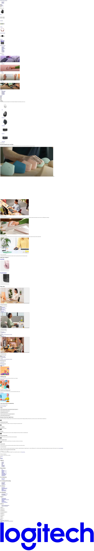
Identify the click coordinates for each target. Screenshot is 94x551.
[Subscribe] (7, 451)
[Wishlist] (1, 98)
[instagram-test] (0, 456)
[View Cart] (0, 100)
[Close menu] (0, 6)
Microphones (3, 475)
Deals (1, 96)
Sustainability (3, 465)
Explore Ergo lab (2, 362)
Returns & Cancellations (4, 502)
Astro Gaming (3, 482)
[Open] (1, 100)
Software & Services (4, 488)
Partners (3, 489)
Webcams (3, 471)
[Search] (1, 97)
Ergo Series (3, 479)
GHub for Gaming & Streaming (5, 505)
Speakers (3, 472)
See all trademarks (61, 448)
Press (2, 464)
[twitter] (1, 456)
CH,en (2, 519)
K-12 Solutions (3, 494)
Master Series (3, 478)
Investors (3, 463)
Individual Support (4, 498)
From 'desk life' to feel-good (3, 329)
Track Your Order (4, 501)
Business (3, 2)
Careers (3, 462)
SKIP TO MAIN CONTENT (3, 0)
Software (1, 95)
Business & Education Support (5, 499)
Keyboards (3, 470)
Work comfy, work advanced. (4, 304)
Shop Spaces (3, 487)
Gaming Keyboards (4, 474)
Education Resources (4, 495)
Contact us (3, 500)
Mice (2, 469)
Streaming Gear (3, 484)
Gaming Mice (3, 473)
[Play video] (53, 176)
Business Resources (4, 490)
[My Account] (0, 99)
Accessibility (3, 466)
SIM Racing (3, 483)
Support (1, 4)
